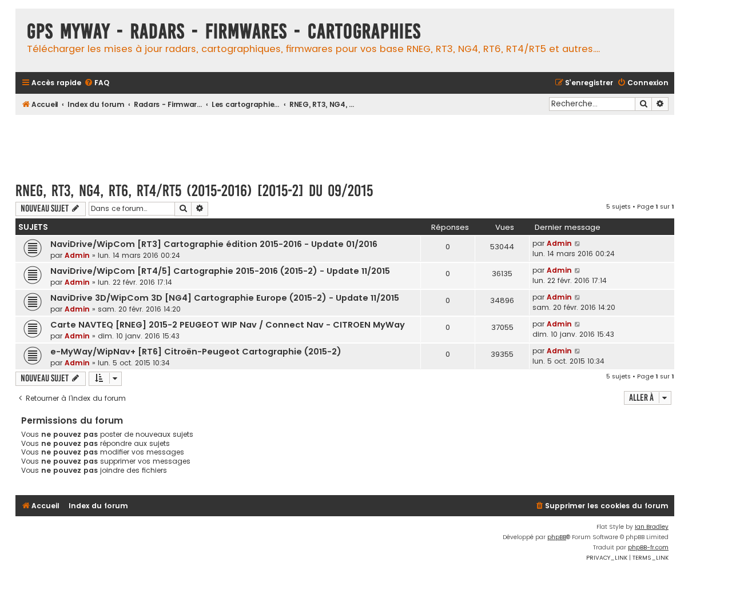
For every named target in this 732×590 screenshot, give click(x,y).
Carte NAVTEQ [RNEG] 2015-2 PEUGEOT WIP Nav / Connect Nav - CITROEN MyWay (227, 324)
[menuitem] (96, 83)
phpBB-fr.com (648, 547)
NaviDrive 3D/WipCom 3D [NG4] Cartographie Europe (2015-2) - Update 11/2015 (224, 298)
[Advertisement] (345, 143)
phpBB (556, 537)
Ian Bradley (652, 527)
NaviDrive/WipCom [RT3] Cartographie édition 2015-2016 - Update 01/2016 (213, 244)
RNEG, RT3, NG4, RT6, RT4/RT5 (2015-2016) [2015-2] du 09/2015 (194, 191)
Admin (77, 255)
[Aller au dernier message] (578, 243)
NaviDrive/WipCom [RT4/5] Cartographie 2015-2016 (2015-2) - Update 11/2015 (220, 271)
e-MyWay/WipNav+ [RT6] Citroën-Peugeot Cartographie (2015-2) (195, 351)
